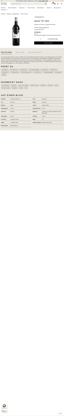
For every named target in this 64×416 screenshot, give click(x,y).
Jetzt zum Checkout (48, 43)
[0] (51, 4)
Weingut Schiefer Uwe (44, 27)
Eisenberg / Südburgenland (13, 13)
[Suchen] (46, 3)
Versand (43, 35)
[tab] (6, 52)
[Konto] (57, 3)
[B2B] (55, 3)
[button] (1, 1)
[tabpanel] (32, 91)
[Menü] (6, 404)
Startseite (3, 13)
